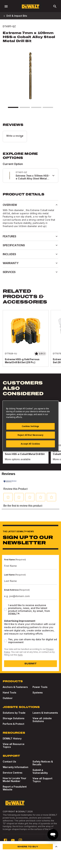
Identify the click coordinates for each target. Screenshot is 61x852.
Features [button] (9, 236)
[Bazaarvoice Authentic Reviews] (10, 481)
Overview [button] (10, 205)
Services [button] (9, 272)
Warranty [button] (11, 263)
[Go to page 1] (13, 107)
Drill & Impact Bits (16, 15)
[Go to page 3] (36, 107)
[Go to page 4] (48, 107)
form (20, 655)
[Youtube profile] (13, 840)
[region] (30, 341)
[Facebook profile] (5, 840)
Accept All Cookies (30, 443)
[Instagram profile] (20, 840)
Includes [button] (9, 254)
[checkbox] (5, 609)
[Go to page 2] (25, 107)
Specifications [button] (14, 245)
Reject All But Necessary (30, 435)
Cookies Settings (30, 426)
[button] (30, 132)
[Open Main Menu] (6, 6)
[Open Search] (55, 6)
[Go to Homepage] (30, 6)
